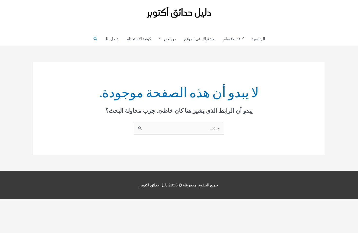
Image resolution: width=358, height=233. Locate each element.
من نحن (170, 38)
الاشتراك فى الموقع (200, 38)
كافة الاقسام (233, 38)
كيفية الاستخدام (138, 38)
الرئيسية (258, 38)
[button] (95, 38)
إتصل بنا (112, 38)
